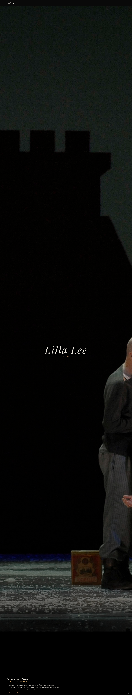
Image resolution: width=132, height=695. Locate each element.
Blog (114, 3)
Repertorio (88, 3)
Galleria (106, 3)
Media (98, 3)
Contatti (122, 3)
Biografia (66, 3)
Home (58, 3)
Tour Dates (77, 3)
